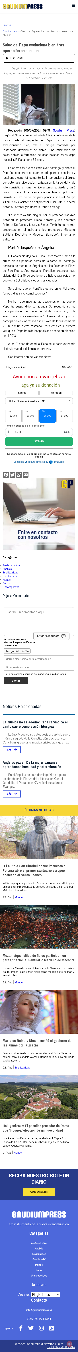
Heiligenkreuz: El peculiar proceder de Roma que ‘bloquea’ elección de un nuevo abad (36, 1128)
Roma (7, 25)
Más (9, 749)
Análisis (7, 569)
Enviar (16, 680)
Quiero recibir (39, 1192)
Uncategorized (11, 587)
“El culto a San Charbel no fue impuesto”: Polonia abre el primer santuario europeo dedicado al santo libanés (34, 870)
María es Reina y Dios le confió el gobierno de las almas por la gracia (37, 1043)
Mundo (7, 580)
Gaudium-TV (10, 576)
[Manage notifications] (69, 1344)
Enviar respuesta (48, 636)
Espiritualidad (10, 572)
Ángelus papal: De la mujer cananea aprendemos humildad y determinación (32, 764)
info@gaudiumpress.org (39, 1310)
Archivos (24, 1294)
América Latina (11, 565)
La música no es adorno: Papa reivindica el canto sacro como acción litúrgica (35, 724)
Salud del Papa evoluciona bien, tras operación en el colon (33, 48)
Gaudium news (11, 31)
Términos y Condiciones (61, 1346)
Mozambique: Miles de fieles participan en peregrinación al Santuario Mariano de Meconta (39, 957)
